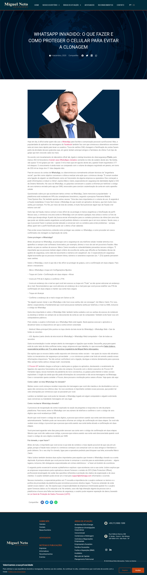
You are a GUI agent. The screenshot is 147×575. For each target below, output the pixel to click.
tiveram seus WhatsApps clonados (63, 160)
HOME (36, 5)
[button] (82, 55)
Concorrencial (80, 533)
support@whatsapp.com (81, 476)
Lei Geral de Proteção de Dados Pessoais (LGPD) (50, 494)
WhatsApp (66, 142)
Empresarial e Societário (83, 544)
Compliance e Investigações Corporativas (85, 529)
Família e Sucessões (82, 547)
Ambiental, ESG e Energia (84, 525)
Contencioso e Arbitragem (84, 536)
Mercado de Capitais (82, 556)
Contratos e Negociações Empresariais (84, 540)
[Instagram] (106, 550)
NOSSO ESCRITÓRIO (50, 5)
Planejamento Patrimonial (84, 559)
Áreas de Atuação (83, 521)
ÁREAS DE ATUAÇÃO (71, 5)
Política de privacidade (16, 572)
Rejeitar (125, 570)
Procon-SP (33, 366)
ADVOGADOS (89, 5)
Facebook (68, 144)
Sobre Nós (44, 521)
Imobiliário (78, 553)
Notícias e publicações (50, 545)
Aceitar (138, 570)
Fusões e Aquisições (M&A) (84, 550)
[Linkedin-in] (110, 550)
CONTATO (120, 5)
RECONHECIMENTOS (105, 5)
